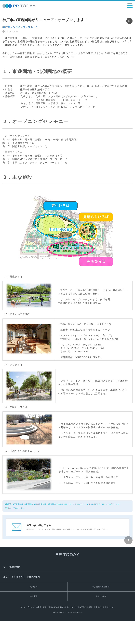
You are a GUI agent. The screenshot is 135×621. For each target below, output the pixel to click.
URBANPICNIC (94, 504)
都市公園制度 (40, 504)
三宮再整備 (18, 504)
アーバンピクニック (111, 504)
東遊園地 (29, 504)
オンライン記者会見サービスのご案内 (21, 577)
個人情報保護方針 (100, 587)
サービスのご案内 (11, 567)
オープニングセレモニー (75, 504)
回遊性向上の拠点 (56, 504)
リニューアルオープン (15, 508)
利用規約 (33, 587)
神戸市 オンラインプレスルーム (20, 27)
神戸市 (9, 504)
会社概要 (33, 596)
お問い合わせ (101, 596)
